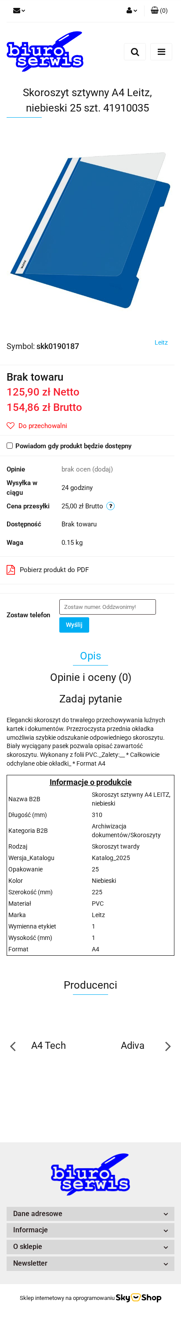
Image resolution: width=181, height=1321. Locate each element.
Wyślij (74, 624)
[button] (159, 11)
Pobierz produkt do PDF (54, 570)
